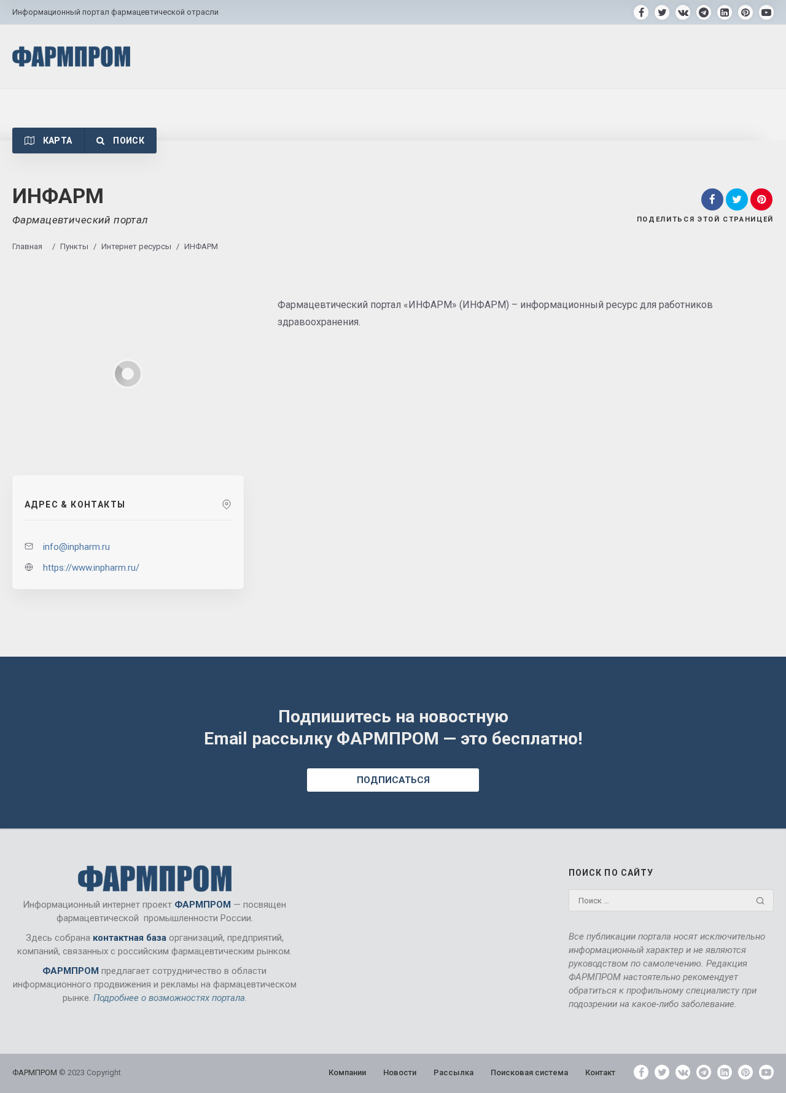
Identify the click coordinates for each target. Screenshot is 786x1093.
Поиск (127, 140)
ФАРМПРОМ (35, 1072)
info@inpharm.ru (76, 546)
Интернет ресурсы (136, 246)
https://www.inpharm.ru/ (91, 567)
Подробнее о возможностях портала (169, 997)
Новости (399, 1072)
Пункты (74, 246)
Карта (56, 140)
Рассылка (453, 1072)
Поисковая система (529, 1072)
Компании (347, 1072)
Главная (27, 246)
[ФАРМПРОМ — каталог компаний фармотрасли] (71, 56)
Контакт (600, 1072)
